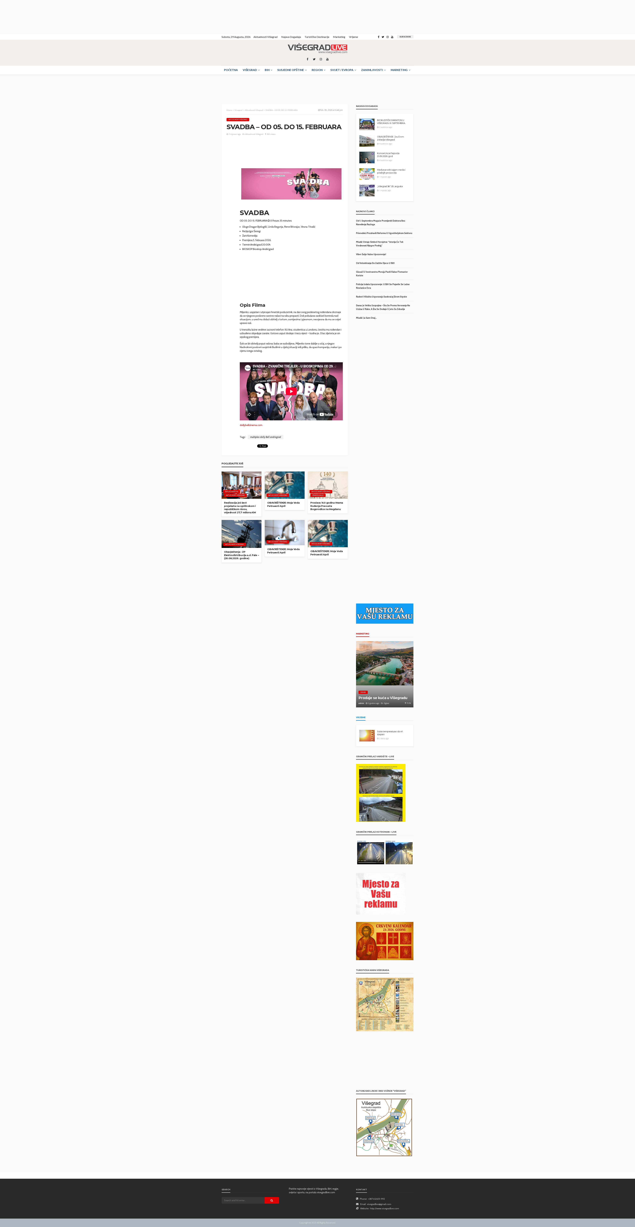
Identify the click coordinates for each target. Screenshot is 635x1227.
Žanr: (244, 235)
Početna (231, 70)
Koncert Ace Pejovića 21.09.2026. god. (388, 154)
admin (361, 703)
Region (317, 70)
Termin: (246, 244)
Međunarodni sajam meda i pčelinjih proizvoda (391, 171)
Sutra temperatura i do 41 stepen (390, 733)
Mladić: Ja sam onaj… (366, 317)
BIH (267, 70)
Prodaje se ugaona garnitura (383, 698)
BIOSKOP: (247, 249)
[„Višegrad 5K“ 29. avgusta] (367, 190)
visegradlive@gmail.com (379, 1204)
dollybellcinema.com (251, 425)
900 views (271, 134)
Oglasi (363, 692)
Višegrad (250, 70)
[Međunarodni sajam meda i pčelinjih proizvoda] (367, 174)
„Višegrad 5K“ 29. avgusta (390, 186)
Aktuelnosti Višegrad (265, 36)
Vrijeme (353, 36)
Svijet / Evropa (341, 70)
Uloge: (245, 226)
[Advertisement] (30, 16)
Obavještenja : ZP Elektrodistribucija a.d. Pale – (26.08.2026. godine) (241, 555)
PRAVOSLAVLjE (318, 495)
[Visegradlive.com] (317, 48)
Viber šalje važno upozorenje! (371, 254)
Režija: (245, 231)
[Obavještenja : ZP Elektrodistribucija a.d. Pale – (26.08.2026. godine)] (241, 534)
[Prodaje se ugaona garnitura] (384, 674)
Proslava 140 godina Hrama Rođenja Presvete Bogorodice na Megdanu (326, 506)
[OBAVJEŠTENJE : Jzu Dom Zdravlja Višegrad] (367, 141)
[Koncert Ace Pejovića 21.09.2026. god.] (367, 157)
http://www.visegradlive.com (384, 1208)
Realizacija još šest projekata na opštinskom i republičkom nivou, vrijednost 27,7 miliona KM (240, 507)
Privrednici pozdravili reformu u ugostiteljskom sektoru (384, 233)
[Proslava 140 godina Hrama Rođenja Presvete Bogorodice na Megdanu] (328, 485)
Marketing (339, 36)
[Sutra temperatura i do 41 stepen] (367, 735)
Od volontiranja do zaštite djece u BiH (375, 263)
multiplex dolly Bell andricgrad (265, 437)
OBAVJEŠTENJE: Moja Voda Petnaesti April (283, 504)
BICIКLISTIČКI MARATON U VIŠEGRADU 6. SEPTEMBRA (391, 121)
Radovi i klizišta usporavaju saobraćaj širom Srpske (381, 296)
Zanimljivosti (372, 70)
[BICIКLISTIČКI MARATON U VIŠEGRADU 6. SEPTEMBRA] (367, 124)
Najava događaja (291, 36)
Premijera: (247, 240)
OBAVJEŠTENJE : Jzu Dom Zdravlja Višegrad (390, 138)
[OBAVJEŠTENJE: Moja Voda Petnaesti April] (285, 485)
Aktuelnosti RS (231, 492)
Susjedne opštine (290, 70)
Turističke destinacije (317, 36)
